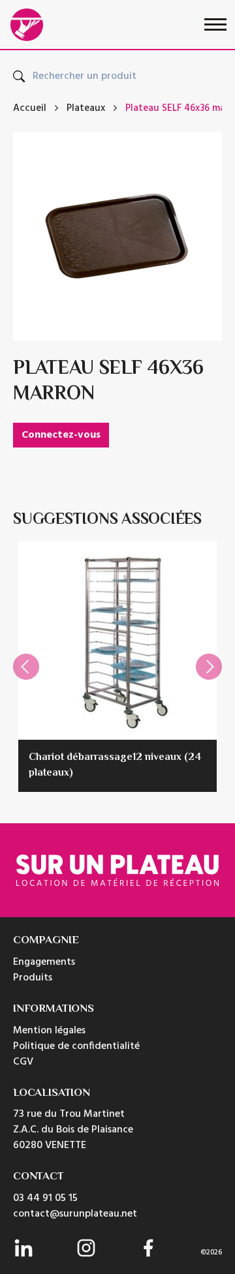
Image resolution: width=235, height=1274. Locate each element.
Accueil (29, 108)
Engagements (44, 962)
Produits (32, 977)
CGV (23, 1062)
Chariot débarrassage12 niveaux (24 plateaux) (115, 765)
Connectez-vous (61, 435)
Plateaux (86, 108)
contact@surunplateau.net (75, 1214)
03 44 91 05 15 (45, 1198)
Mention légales (49, 1030)
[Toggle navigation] (215, 24)
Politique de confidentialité (76, 1046)
